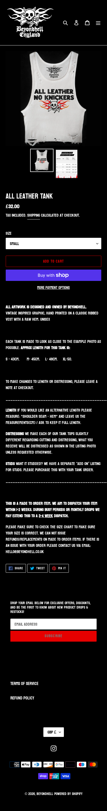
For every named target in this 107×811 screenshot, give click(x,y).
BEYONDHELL (45, 794)
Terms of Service (24, 684)
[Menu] (98, 23)
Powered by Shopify (68, 794)
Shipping (33, 215)
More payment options (53, 288)
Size (8, 234)
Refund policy (22, 698)
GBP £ (52, 732)
